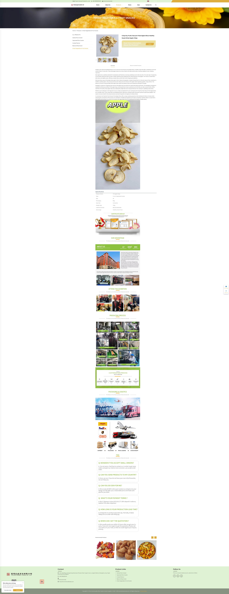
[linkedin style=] (154, 1)
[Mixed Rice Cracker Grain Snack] (147, 550)
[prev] (96, 60)
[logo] (77, 4)
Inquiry (149, 44)
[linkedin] (178, 576)
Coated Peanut (76, 43)
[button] (152, 537)
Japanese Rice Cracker (78, 40)
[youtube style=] (156, 1)
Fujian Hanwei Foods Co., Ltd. (82, 1)
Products (118, 4)
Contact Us (148, 4)
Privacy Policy (143, 591)
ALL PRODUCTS (76, 34)
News (129, 4)
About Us (107, 4)
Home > (74, 30)
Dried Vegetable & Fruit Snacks (90, 30)
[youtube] (181, 576)
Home (97, 4)
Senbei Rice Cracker (77, 37)
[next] (118, 60)
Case (138, 4)
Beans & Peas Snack (77, 45)
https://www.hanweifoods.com (66, 581)
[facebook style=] (153, 1)
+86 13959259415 (97, 1)
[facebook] (174, 576)
